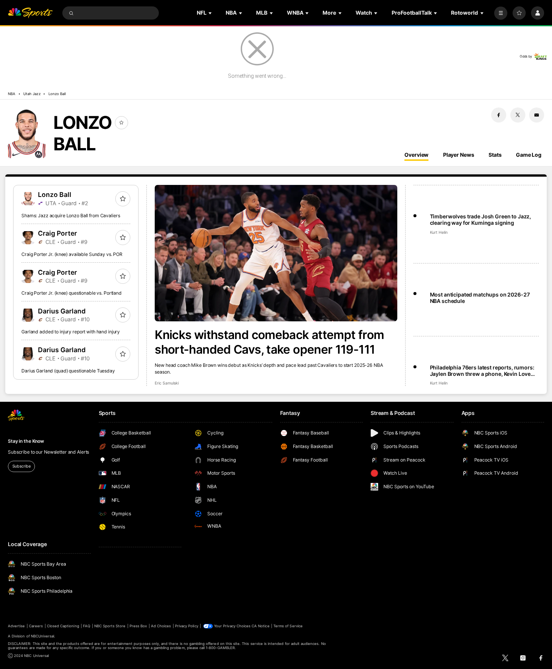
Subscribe (21, 466)
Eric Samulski (166, 383)
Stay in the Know (26, 441)
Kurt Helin (439, 232)
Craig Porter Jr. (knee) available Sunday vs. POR (71, 254)
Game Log (528, 154)
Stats (495, 154)
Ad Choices (161, 626)
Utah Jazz (31, 94)
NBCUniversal (42, 636)
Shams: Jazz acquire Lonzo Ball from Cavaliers (70, 215)
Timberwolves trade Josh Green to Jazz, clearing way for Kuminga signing (480, 219)
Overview (416, 154)
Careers (36, 626)
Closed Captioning (63, 626)
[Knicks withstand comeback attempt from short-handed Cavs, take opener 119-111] (276, 253)
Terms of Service (288, 626)
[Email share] (536, 115)
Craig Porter (57, 233)
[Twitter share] (517, 115)
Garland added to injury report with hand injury (70, 331)
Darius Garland (62, 311)
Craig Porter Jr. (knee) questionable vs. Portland (71, 293)
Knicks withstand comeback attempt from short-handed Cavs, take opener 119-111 (269, 342)
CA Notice (260, 626)
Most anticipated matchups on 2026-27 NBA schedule (480, 297)
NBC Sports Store (110, 626)
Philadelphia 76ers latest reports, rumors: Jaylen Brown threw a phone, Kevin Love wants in (482, 370)
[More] (500, 13)
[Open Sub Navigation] (210, 13)
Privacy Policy (186, 626)
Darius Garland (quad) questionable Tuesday (68, 371)
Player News (458, 154)
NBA (11, 94)
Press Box (138, 626)
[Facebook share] (498, 115)
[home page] (30, 13)
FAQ (86, 626)
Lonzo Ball (57, 94)
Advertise (16, 626)
